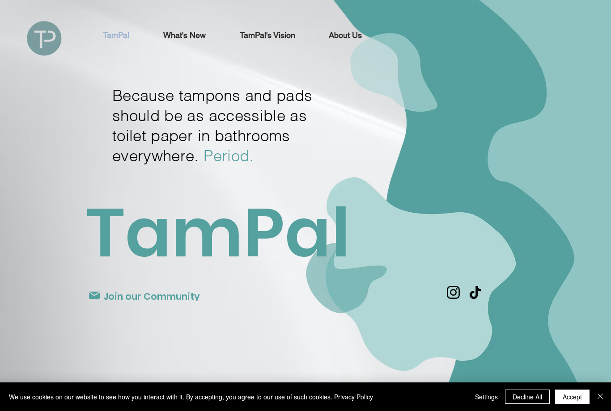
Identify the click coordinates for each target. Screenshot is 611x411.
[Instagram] (453, 292)
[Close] (600, 397)
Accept (572, 396)
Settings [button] (486, 396)
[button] (267, 35)
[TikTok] (475, 292)
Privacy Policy (353, 396)
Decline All (527, 396)
